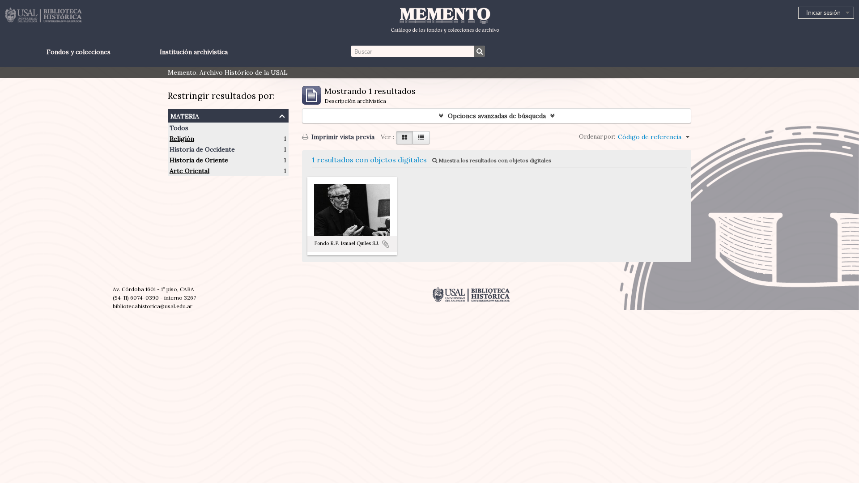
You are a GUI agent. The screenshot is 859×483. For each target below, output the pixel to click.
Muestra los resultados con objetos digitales (494, 160)
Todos (179, 128)
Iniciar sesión (823, 12)
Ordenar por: (597, 136)
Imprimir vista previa (342, 137)
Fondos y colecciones (79, 52)
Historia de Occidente (202, 149)
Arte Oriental (189, 171)
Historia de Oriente (199, 160)
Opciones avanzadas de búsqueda (497, 116)
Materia (184, 115)
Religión (182, 139)
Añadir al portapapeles (385, 244)
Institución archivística (194, 52)
